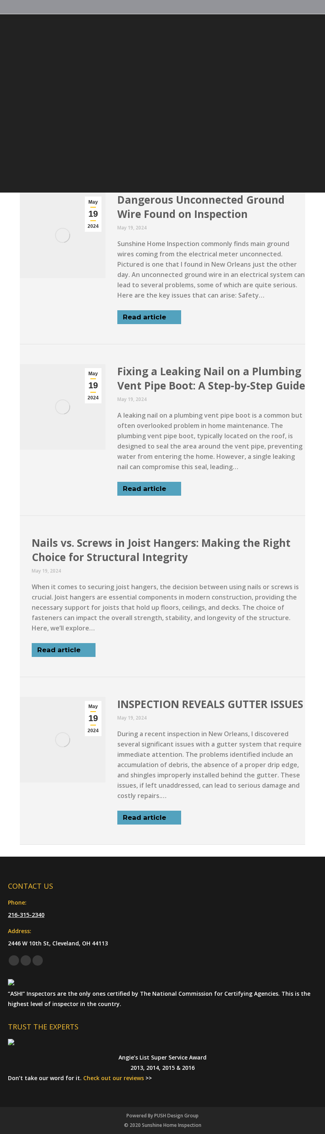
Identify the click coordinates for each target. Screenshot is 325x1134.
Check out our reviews (113, 1078)
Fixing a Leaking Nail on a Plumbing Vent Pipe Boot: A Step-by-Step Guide (211, 378)
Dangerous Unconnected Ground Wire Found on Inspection (201, 207)
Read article (144, 317)
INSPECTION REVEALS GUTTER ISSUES (210, 704)
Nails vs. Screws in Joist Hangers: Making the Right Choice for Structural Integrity (161, 550)
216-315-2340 (26, 914)
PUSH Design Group (176, 1115)
